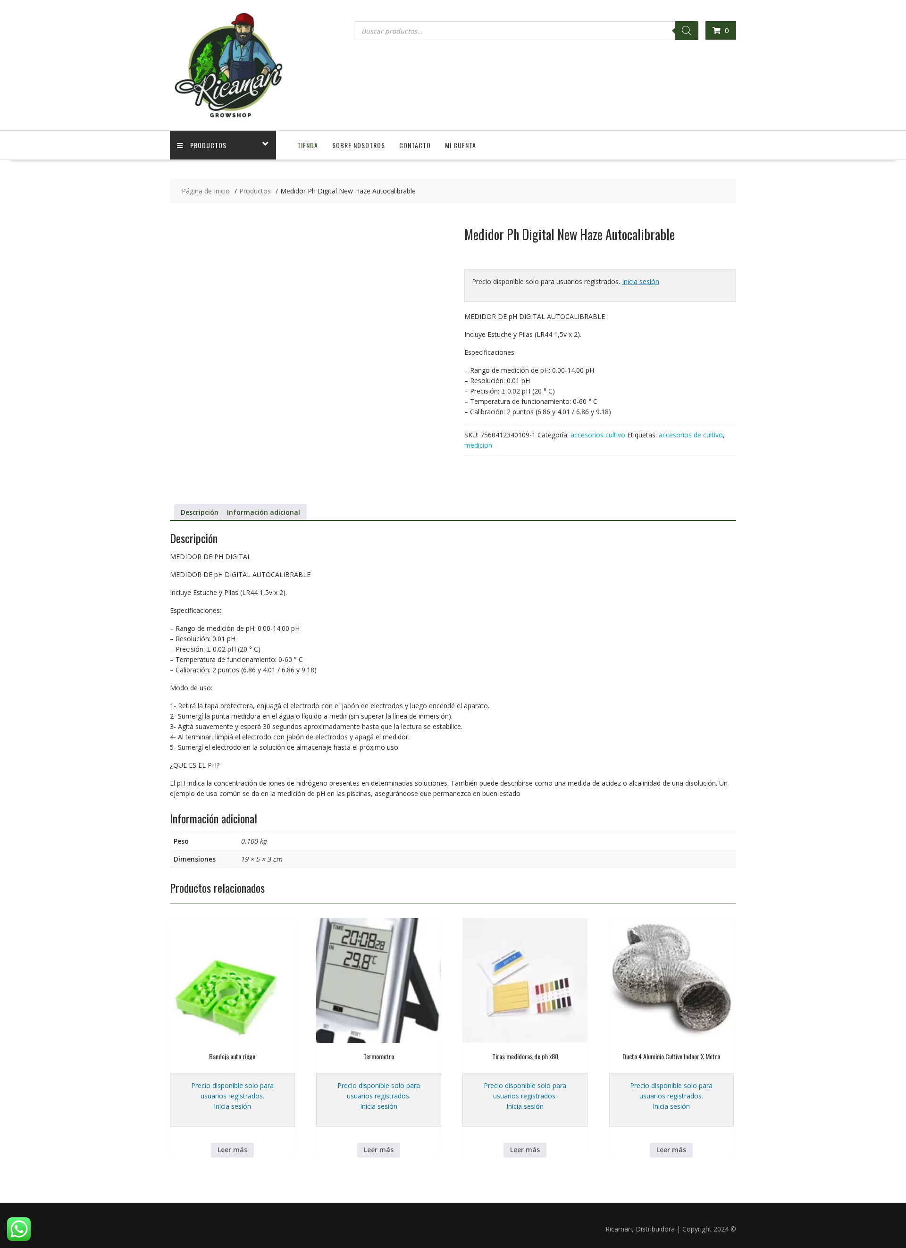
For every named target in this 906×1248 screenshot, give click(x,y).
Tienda (307, 145)
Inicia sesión (640, 281)
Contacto (415, 145)
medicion (478, 445)
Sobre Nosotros (358, 145)
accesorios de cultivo (691, 434)
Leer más (232, 1149)
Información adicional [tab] (263, 512)
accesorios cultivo (597, 434)
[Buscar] (686, 30)
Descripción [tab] (199, 512)
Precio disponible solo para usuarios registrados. (232, 1090)
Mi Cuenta (460, 145)
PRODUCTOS (208, 145)
